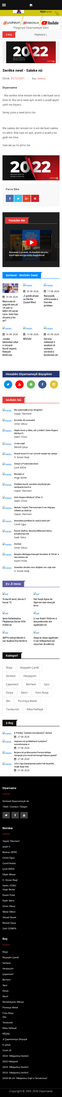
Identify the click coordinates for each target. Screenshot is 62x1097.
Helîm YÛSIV (20, 436)
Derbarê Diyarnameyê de (15, 801)
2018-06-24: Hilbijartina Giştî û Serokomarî (24, 1078)
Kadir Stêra (20, 537)
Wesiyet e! (19, 474)
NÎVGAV (27, 339)
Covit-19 (6, 1050)
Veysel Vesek (9, 917)
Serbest (11, 676)
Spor (47, 684)
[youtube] (24, 815)
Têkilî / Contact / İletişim (14, 806)
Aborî (24, 692)
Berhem (31, 684)
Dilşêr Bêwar (9, 874)
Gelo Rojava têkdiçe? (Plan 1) (28, 497)
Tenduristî (12, 709)
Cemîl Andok (9, 863)
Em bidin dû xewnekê (24, 420)
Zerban (17, 544)
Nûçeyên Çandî (29, 667)
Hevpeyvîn (29, 676)
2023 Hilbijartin (10, 1061)
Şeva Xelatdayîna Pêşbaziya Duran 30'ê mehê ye (13, 621)
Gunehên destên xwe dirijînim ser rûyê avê (35, 567)
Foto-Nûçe (41, 692)
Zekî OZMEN (9, 928)
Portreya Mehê (27, 701)
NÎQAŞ (6, 1033)
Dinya (9, 692)
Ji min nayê (19, 443)
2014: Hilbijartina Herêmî (15, 1072)
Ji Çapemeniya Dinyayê (14, 1039)
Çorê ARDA (20, 467)
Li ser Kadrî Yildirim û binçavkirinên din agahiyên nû (45, 621)
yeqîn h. (6, 846)
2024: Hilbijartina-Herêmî (15, 1056)
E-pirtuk (6, 1044)
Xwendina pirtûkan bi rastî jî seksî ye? (32, 520)
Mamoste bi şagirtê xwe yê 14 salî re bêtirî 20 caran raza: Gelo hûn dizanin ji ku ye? (10, 311)
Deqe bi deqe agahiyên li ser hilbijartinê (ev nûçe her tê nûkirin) (46, 640)
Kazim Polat (20, 560)
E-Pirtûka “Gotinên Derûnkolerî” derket (33, 733)
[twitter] (6, 815)
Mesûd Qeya (21, 447)
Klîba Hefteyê (35, 709)
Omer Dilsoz (20, 423)
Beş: (38, 78)
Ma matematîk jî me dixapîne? (28, 410)
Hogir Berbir (20, 477)
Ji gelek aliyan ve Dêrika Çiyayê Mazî (31, 299)
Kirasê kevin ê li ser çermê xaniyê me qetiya (35, 453)
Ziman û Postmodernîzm (26, 463)
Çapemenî (12, 684)
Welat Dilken (9, 911)
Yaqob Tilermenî (22, 413)
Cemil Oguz (20, 524)
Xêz (8, 701)
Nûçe (9, 667)
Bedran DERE (9, 852)
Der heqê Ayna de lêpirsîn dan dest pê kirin (44, 602)
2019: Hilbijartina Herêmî (15, 1067)
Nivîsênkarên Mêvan (13, 1002)
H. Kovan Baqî (21, 457)
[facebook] (15, 815)
